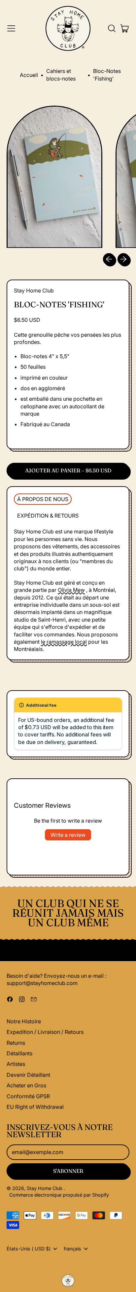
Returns (16, 1042)
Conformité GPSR (28, 1096)
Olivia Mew (71, 590)
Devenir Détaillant (28, 1074)
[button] (111, 28)
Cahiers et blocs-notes (61, 75)
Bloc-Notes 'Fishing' (107, 75)
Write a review (68, 835)
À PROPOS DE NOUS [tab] (42, 499)
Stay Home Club (34, 290)
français (72, 1248)
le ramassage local (64, 641)
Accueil (29, 75)
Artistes (16, 1064)
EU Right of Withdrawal (35, 1107)
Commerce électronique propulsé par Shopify (59, 1195)
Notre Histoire (24, 1021)
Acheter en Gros (26, 1085)
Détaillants (19, 1053)
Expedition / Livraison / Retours (45, 1032)
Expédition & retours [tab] (48, 515)
